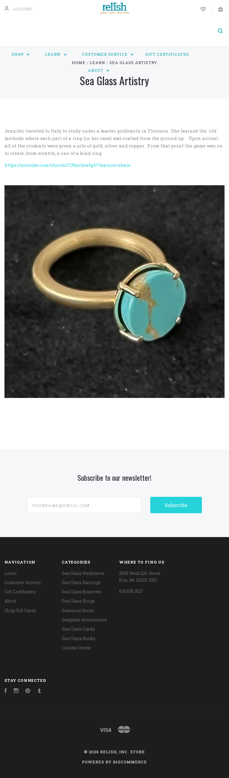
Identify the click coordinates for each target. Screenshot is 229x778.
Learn (53, 54)
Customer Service (105, 54)
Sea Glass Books (78, 638)
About (96, 70)
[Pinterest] (27, 691)
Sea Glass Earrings (81, 582)
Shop (18, 54)
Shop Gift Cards (20, 610)
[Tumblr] (39, 691)
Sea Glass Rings (78, 601)
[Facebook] (5, 691)
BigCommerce (130, 762)
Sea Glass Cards (78, 629)
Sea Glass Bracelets (82, 592)
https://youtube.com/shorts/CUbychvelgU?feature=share (67, 165)
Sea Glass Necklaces (83, 573)
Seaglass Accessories (84, 620)
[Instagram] (16, 691)
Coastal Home (76, 648)
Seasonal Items (78, 610)
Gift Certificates (167, 54)
